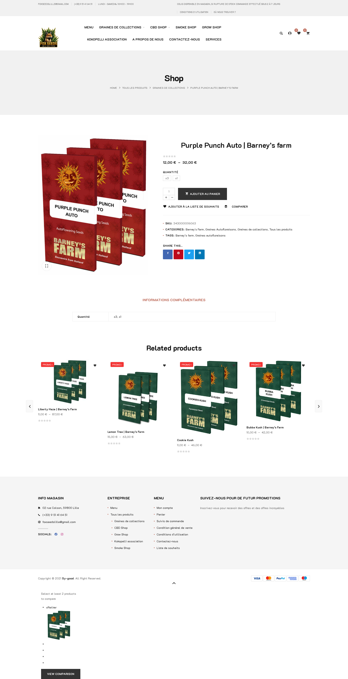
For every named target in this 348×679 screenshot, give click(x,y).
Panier (161, 514)
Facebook (56, 534)
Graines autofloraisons (210, 235)
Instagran (62, 534)
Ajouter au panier (205, 194)
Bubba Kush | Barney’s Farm (265, 427)
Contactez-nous (167, 541)
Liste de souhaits (168, 548)
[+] (166, 197)
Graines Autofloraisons (220, 229)
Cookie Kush (185, 440)
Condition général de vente (175, 528)
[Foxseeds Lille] (48, 30)
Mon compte (165, 508)
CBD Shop (121, 528)
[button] (46, 266)
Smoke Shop (122, 548)
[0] (308, 33)
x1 (120, 317)
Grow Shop (121, 534)
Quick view (94, 384)
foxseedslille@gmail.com (53, 3)
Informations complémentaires (174, 299)
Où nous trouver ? (225, 12)
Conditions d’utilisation (172, 534)
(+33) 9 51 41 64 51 (83, 3)
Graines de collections (169, 87)
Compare (94, 376)
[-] (172, 197)
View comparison (60, 674)
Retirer (51, 607)
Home (113, 87)
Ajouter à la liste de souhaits (193, 206)
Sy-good (68, 578)
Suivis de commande (170, 521)
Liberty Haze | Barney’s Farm (57, 409)
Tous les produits (134, 87)
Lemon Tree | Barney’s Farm (126, 432)
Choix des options (94, 392)
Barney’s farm (185, 235)
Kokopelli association (128, 541)
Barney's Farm (195, 229)
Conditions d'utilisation (194, 12)
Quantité (170, 172)
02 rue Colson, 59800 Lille (60, 508)
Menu (113, 508)
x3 (115, 317)
